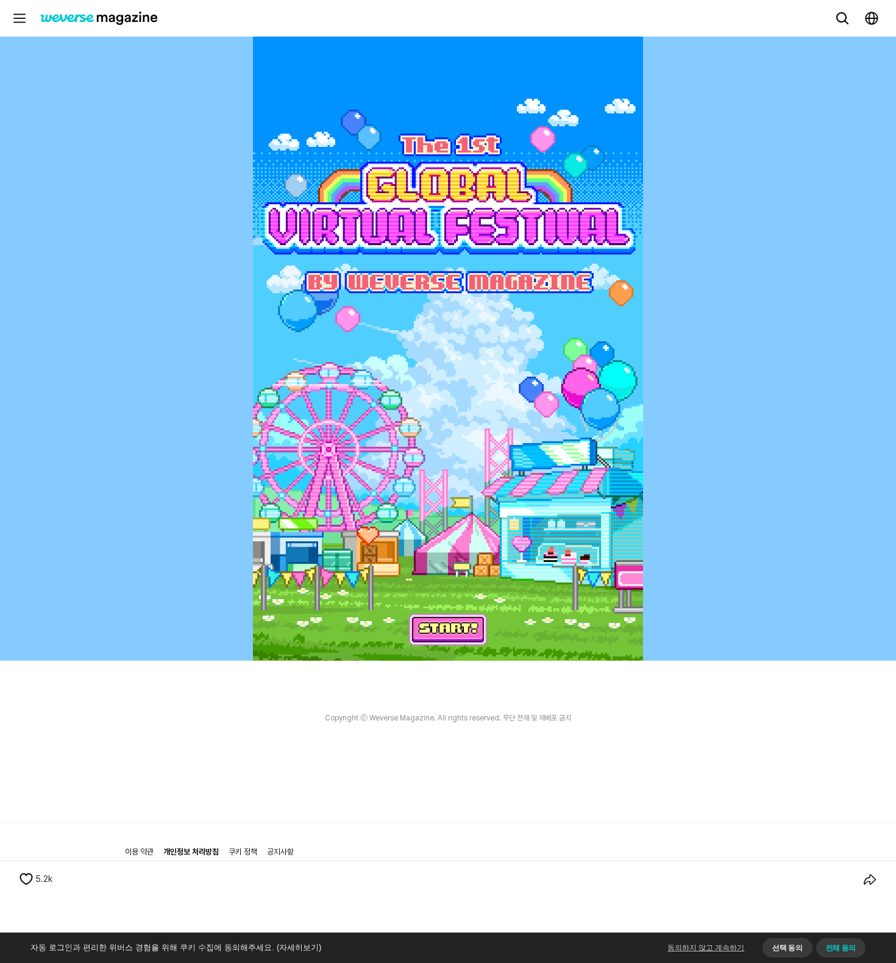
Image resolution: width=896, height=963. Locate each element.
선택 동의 (787, 947)
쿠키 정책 (243, 851)
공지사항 (280, 851)
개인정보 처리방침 (191, 851)
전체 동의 (841, 947)
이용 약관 (139, 851)
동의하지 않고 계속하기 (705, 947)
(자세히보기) (299, 947)
